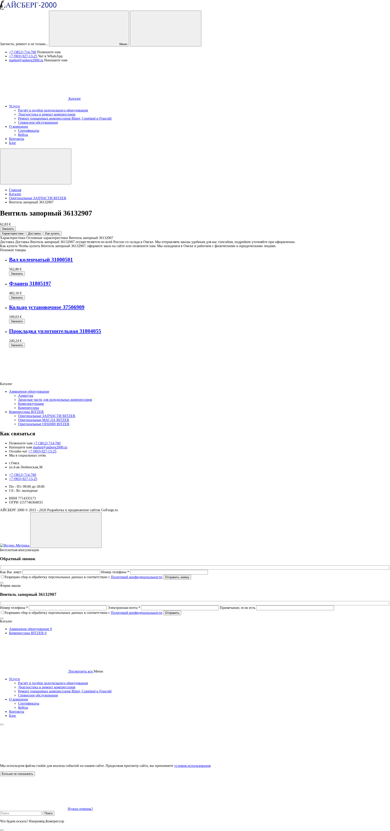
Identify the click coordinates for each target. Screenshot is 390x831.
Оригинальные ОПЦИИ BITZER (44, 424)
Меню (122, 44)
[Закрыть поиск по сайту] (2, 830)
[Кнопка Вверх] (66, 530)
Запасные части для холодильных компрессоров (55, 400)
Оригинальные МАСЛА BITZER (43, 420)
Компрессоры (28, 408)
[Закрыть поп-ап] (2, 582)
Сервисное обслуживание (38, 695)
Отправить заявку (177, 577)
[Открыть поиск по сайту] (165, 28)
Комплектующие (31, 404)
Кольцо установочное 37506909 (46, 307)
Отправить (172, 613)
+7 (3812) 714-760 (22, 52)
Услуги (14, 679)
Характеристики (12, 233)
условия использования (192, 766)
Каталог (74, 98)
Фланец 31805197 (30, 283)
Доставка (34, 233)
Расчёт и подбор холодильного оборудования (53, 683)
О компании (18, 699)
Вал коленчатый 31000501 (41, 259)
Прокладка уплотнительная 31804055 (55, 331)
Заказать (8, 228)
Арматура (25, 395)
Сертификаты (28, 703)
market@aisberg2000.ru (26, 60)
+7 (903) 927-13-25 (23, 56)
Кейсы (23, 707)
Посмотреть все (81, 671)
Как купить (52, 233)
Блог (12, 715)
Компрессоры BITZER (26, 412)
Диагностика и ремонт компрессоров (46, 687)
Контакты (16, 711)
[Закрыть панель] (2, 724)
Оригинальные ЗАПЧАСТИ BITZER (46, 416)
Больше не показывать (17, 773)
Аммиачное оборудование (29, 391)
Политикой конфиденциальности (136, 577)
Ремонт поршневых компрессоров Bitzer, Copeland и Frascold (64, 691)
